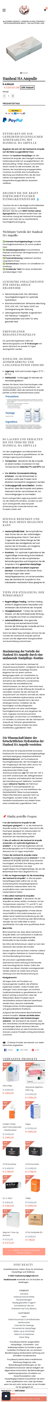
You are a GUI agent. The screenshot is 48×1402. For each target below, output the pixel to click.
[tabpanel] (24, 49)
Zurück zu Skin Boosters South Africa (26, 1251)
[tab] (21, 73)
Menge (6, 91)
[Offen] (6, 1396)
